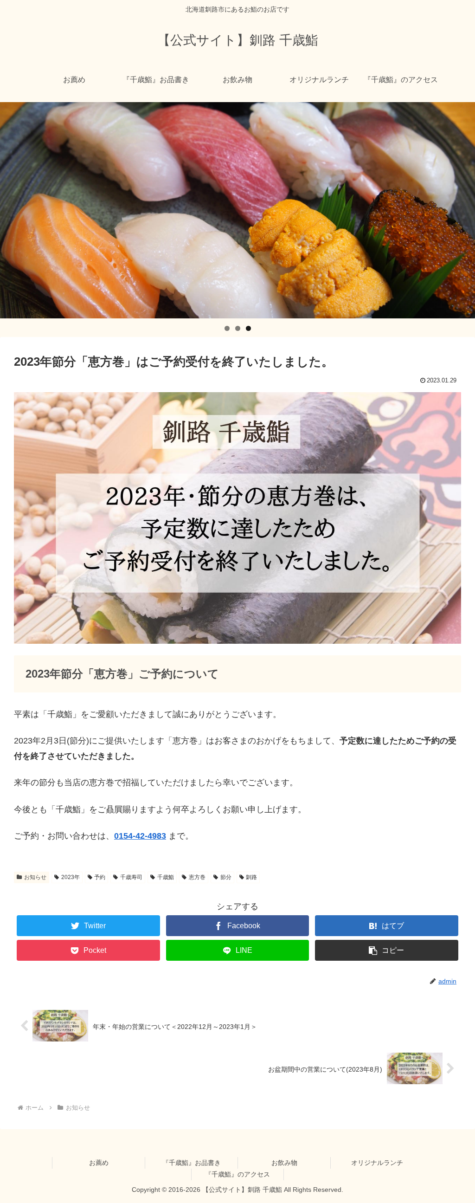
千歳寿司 (131, 877)
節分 (225, 877)
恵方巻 (197, 877)
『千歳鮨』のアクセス (237, 1174)
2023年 (70, 877)
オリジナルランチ (377, 1162)
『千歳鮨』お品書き (191, 1162)
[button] (386, 950)
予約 (99, 877)
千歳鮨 (165, 877)
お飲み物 (284, 1162)
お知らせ (35, 877)
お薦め (99, 1162)
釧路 (251, 877)
